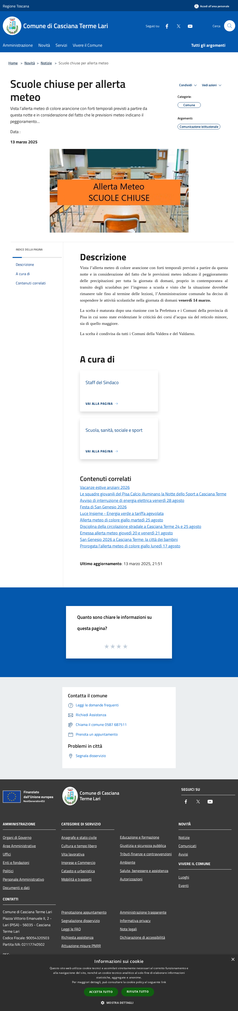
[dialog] (119, 983)
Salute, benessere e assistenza (144, 870)
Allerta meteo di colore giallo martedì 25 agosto (121, 520)
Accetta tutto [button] (101, 992)
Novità (29, 63)
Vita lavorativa (72, 854)
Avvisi (183, 854)
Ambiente (127, 862)
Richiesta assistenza (77, 937)
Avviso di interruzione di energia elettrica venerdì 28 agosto (132, 500)
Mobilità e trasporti (76, 879)
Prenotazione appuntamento (83, 912)
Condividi (186, 85)
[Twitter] (176, 26)
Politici (8, 871)
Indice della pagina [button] (29, 249)
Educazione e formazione (139, 837)
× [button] (233, 959)
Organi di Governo (17, 837)
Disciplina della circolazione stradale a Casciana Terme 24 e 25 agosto (140, 526)
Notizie (46, 63)
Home (13, 63)
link (163, 982)
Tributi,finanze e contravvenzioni (146, 854)
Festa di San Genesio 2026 (103, 507)
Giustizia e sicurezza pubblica (143, 845)
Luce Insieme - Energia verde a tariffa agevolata (122, 513)
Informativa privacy (135, 920)
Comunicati (187, 846)
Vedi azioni (209, 85)
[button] (118, 1002)
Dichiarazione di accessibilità (142, 937)
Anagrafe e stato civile (79, 837)
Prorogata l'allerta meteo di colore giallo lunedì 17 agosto (130, 546)
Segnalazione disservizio (80, 920)
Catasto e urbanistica (78, 871)
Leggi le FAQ (71, 929)
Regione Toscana (16, 6)
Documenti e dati (16, 887)
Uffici (7, 854)
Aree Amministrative (19, 846)
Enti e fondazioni (16, 862)
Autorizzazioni (131, 879)
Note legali (128, 929)
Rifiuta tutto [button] (138, 992)
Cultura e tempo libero (79, 846)
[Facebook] (165, 26)
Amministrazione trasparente (143, 912)
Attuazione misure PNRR (81, 945)
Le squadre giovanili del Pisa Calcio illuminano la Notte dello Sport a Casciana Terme (153, 494)
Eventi (183, 885)
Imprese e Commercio (78, 862)
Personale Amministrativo (23, 879)
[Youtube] (188, 26)
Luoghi (183, 877)
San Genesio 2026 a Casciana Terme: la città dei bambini (129, 539)
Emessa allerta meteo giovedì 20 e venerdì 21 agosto (126, 533)
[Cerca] (229, 25)
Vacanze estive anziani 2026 (105, 487)
